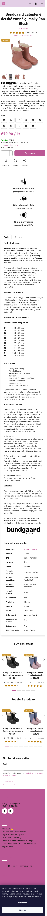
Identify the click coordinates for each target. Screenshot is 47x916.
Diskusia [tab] (18, 237)
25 (4, 120)
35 (33, 126)
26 (11, 120)
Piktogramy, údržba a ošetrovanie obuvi (19, 843)
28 (26, 120)
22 (26, 682)
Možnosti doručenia (9, 145)
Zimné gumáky (30, 549)
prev (3, 659)
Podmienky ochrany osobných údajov (18, 840)
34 (26, 126)
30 (40, 120)
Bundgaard (23, 28)
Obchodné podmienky (11, 837)
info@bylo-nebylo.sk (11, 803)
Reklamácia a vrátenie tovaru (14, 832)
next (44, 659)
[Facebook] (4, 811)
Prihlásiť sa (9, 782)
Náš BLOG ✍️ (7, 829)
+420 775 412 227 (10, 806)
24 (4, 682)
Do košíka (31, 153)
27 (18, 120)
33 (18, 126)
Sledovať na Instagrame (21, 866)
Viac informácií (34, 896)
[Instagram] (10, 811)
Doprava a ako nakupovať (13, 835)
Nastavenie (22, 902)
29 (33, 120)
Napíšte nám (7, 846)
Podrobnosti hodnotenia (23, 35)
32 (11, 126)
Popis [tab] (6, 237)
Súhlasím (22, 910)
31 (4, 126)
